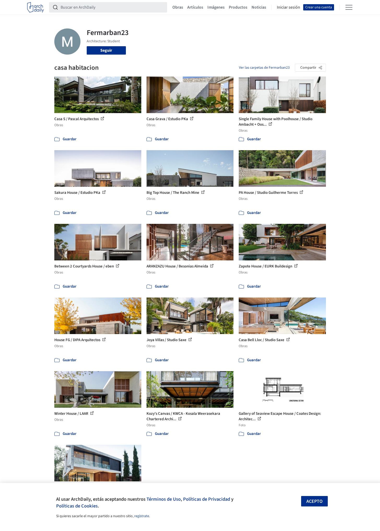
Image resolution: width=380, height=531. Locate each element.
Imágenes (216, 7)
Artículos (195, 7)
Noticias (259, 7)
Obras (177, 7)
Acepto (314, 501)
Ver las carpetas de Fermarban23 (264, 67)
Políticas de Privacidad (206, 499)
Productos (238, 7)
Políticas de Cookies (77, 506)
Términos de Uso (164, 499)
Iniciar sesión (288, 7)
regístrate (141, 516)
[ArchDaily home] (35, 7)
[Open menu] (349, 7)
